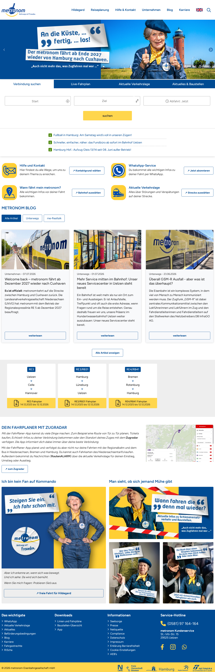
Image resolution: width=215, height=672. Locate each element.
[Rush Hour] (188, 572)
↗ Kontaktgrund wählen (87, 170)
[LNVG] (120, 668)
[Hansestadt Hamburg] (160, 668)
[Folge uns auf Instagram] (173, 646)
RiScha (8, 650)
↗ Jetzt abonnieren (198, 170)
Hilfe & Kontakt (125, 10)
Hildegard (78, 10)
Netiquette (116, 629)
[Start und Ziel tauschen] (137, 101)
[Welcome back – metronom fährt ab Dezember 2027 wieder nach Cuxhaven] (35, 249)
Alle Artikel (11, 218)
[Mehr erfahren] (54, 566)
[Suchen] (209, 9)
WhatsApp (10, 621)
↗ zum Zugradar (14, 468)
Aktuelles (9, 629)
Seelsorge (116, 621)
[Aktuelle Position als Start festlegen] (68, 101)
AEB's (113, 654)
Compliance (117, 633)
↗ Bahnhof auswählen (88, 192)
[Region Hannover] (183, 668)
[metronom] (18, 10)
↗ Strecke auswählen (197, 192)
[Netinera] (202, 668)
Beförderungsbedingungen (20, 633)
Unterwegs (32, 218)
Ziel (104, 101)
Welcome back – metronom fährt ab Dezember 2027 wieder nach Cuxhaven (35, 281)
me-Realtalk (54, 218)
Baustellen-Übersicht (69, 625)
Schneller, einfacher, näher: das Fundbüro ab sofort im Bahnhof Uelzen (98, 142)
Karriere (184, 10)
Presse (114, 625)
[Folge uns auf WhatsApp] (184, 647)
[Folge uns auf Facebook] (162, 647)
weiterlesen (35, 335)
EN (199, 9)
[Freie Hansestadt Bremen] (134, 668)
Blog (170, 10)
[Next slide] (211, 50)
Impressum (117, 641)
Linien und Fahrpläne (69, 621)
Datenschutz (117, 637)
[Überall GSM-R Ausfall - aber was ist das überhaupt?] (179, 249)
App (59, 629)
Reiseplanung (100, 10)
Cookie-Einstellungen (122, 650)
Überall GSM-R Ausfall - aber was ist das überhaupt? (177, 281)
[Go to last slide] (4, 50)
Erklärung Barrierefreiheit (125, 645)
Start (35, 101)
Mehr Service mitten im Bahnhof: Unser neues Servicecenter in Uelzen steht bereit (107, 283)
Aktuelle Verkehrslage (17, 625)
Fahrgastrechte (13, 645)
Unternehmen (151, 10)
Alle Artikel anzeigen (107, 352)
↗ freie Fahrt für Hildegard (53, 593)
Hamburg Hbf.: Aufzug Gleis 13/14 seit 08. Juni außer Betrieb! (92, 149)
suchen (107, 116)
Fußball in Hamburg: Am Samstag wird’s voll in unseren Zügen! (93, 135)
